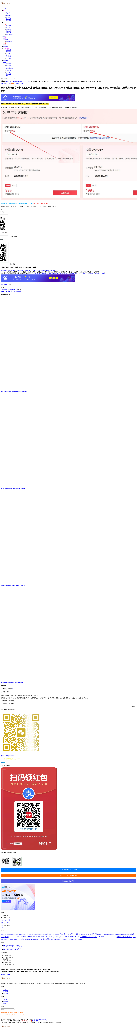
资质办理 (8, 58)
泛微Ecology (128, 934)
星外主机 (8, 19)
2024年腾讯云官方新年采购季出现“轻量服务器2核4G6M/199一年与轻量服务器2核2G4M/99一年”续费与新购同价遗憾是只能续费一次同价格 (70, 273)
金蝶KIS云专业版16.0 (5, 939)
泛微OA (8, 13)
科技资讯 (8, 12)
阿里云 (81, 939)
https (20, 934)
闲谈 (29, 81)
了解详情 (7, 974)
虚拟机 (62, 937)
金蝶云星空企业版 (75, 939)
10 (9, 920)
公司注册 (8, 50)
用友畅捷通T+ (51, 937)
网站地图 (8, 74)
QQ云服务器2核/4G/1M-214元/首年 (68, 870)
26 (2, 925)
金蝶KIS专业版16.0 (126, 937)
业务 (4, 44)
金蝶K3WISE (75, 937)
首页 (4, 8)
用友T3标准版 (16, 937)
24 (9, 924)
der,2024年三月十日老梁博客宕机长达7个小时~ (12, 291)
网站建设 (5, 60)
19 (2, 924)
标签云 (8, 75)
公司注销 (8, 53)
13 (4, 922)
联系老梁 (48, 270)
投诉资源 (53, 270)
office (28, 934)
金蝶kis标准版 (47, 939)
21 (5, 924)
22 (7, 924)
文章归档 (8, 63)
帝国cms (112, 934)
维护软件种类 (9, 68)
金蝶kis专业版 (88, 936)
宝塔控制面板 (105, 934)
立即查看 (3, 974)
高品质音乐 (9, 41)
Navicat (24, 934)
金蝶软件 (8, 29)
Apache (4, 934)
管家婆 (8, 27)
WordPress (67, 934)
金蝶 (67, 937)
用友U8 (24, 937)
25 (1, 925)
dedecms (10, 934)
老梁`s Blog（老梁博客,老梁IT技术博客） (16, 81)
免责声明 (8, 72)
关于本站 (8, 65)
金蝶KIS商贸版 (15, 939)
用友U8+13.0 (32, 937)
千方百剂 (88, 934)
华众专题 (8, 20)
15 (7, 922)
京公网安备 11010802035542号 (39, 1021)
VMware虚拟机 (47, 934)
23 (8, 924)
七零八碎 (5, 39)
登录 (13, 689)
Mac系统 (8, 17)
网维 (4, 36)
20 (4, 924)
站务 (4, 62)
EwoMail (15, 934)
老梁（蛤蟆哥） (5, 83)
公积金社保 (9, 56)
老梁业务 (8, 67)
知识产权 (8, 55)
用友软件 (8, 31)
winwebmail (56, 934)
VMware (39, 934)
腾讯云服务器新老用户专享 (68, 881)
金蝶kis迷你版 (58, 939)
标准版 (122, 934)
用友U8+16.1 (42, 937)
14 (5, 922)
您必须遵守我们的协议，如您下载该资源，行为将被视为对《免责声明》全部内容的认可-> (23, 270)
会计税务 (8, 51)
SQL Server (33, 934)
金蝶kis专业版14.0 (103, 937)
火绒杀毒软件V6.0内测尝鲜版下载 (9, 289)
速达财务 (8, 26)
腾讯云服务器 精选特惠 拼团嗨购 (68, 875)
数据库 (117, 934)
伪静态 (83, 934)
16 (8, 922)
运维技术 (8, 15)
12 (2, 922)
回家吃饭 (5, 46)
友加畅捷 (8, 32)
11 (1, 922)
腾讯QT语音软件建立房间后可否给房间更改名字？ (13, 488)
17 (9, 922)
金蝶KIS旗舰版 (26, 939)
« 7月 (2, 927)
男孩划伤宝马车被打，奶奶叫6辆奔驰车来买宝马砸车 (14, 391)
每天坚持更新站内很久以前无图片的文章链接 (12, 682)
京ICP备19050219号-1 (40, 1019)
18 (1, 924)
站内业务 (5, 991)
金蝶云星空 (67, 939)
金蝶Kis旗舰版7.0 (36, 939)
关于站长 (8, 70)
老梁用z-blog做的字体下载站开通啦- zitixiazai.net (13, 585)
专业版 (77, 934)
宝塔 (99, 934)
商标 (95, 934)
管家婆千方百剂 (10, 34)
